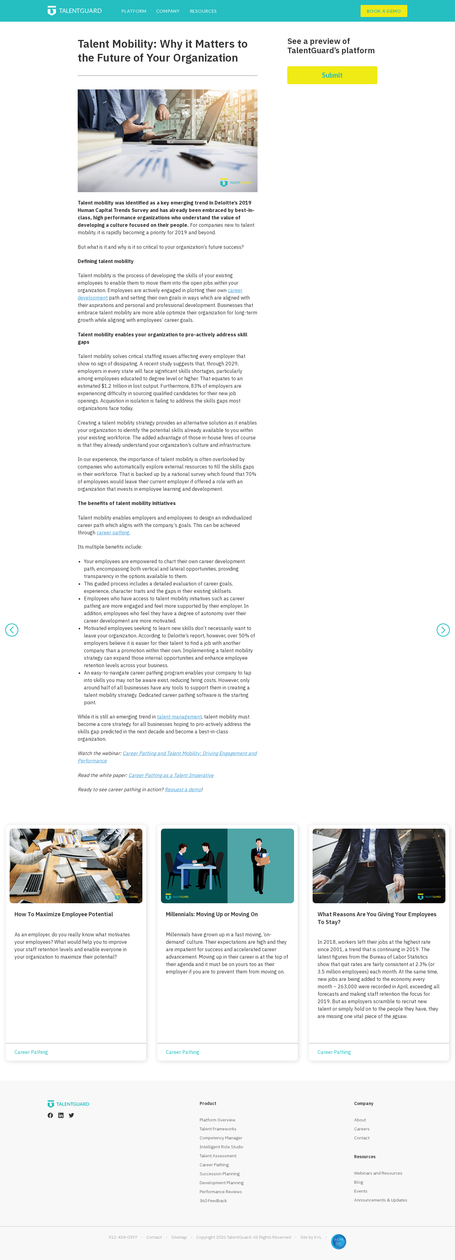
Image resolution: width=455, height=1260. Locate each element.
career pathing (113, 532)
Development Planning (222, 1182)
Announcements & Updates (380, 1200)
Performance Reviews (221, 1191)
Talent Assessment (218, 1156)
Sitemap (179, 1237)
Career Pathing (214, 1164)
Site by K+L (311, 1237)
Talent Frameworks (218, 1129)
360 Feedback (213, 1200)
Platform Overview (218, 1120)
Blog (358, 1182)
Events (360, 1191)
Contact (362, 1138)
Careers (362, 1129)
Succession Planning (220, 1173)
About (360, 1120)
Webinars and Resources (378, 1173)
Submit (332, 75)
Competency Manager (221, 1138)
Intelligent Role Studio (221, 1147)
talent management (179, 717)
